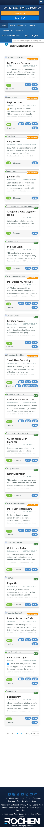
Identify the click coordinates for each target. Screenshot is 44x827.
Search (32, 25)
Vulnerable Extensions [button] (10, 35)
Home (4, 25)
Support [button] (18, 30)
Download (20, 13)
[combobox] (28, 41)
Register (35, 35)
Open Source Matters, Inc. (24, 814)
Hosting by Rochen (22, 825)
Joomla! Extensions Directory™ (22, 7)
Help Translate (28, 807)
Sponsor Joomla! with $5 (11, 807)
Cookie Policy (38, 805)
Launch (19, 18)
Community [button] (6, 30)
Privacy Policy (25, 805)
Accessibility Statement (10, 805)
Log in (26, 35)
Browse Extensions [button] (17, 25)
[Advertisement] (22, 763)
